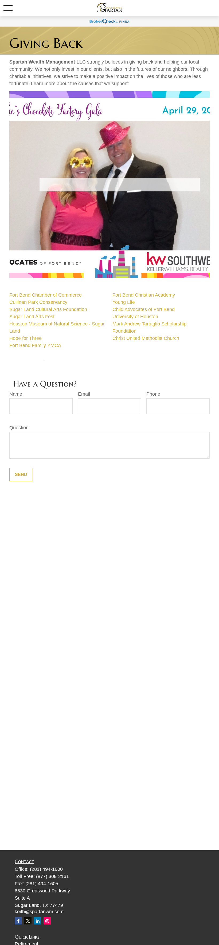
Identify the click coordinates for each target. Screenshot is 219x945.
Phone (153, 394)
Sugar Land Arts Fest (31, 316)
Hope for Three (25, 338)
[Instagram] (47, 920)
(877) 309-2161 (52, 876)
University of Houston (135, 316)
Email (84, 394)
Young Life (123, 302)
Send (21, 474)
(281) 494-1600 (46, 869)
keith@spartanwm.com (39, 911)
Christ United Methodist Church (145, 338)
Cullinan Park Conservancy (38, 302)
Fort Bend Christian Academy (143, 295)
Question (19, 427)
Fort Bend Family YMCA (35, 345)
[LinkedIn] (37, 920)
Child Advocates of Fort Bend (143, 309)
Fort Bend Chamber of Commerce (45, 295)
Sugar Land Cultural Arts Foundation (48, 309)
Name (15, 394)
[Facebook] (18, 920)
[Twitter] (28, 920)
